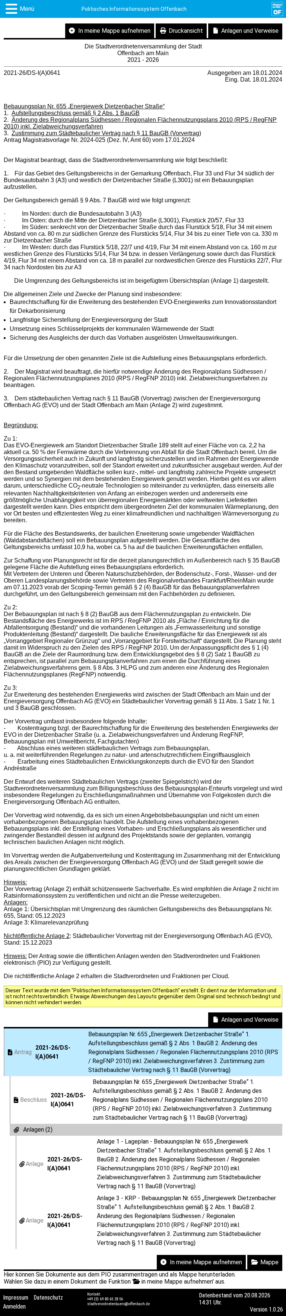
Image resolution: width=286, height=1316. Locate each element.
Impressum (15, 1297)
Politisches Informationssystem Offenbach (134, 9)
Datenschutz (48, 1297)
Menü (27, 8)
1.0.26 (276, 1309)
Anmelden (14, 1306)
